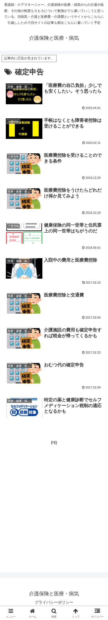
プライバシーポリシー (54, 602)
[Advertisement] (54, 501)
